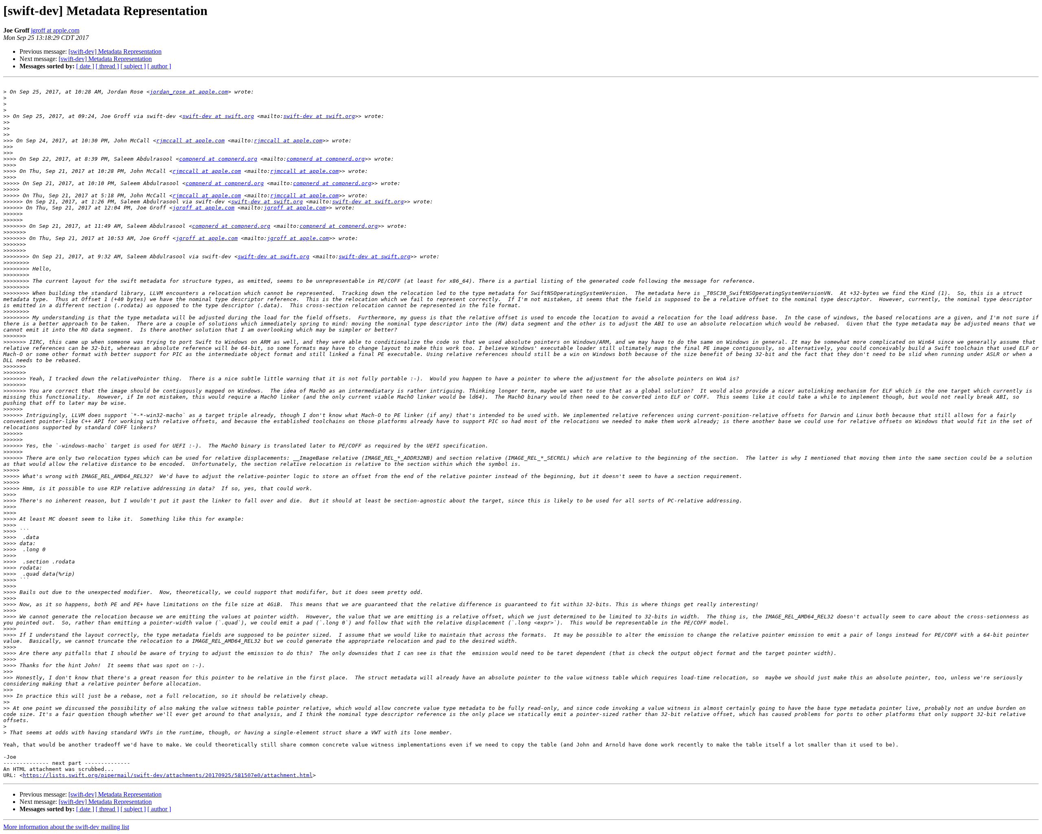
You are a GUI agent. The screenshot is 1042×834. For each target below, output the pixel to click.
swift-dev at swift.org (218, 116)
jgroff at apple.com (55, 30)
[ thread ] (107, 66)
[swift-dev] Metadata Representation (115, 51)
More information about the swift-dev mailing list (66, 826)
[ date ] (85, 66)
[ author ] (159, 66)
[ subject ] (133, 66)
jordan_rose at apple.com (189, 92)
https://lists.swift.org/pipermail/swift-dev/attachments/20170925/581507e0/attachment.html (168, 775)
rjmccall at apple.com (190, 141)
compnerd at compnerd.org (218, 159)
